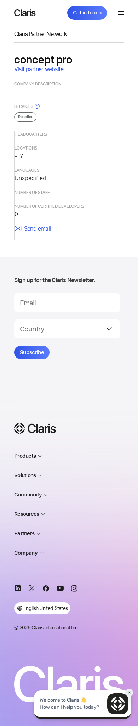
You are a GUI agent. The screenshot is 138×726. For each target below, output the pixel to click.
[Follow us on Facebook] (46, 589)
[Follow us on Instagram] (74, 589)
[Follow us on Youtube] (60, 589)
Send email (37, 228)
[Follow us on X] (31, 589)
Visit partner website (38, 69)
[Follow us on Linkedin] (17, 589)
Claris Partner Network (40, 33)
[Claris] (25, 12)
